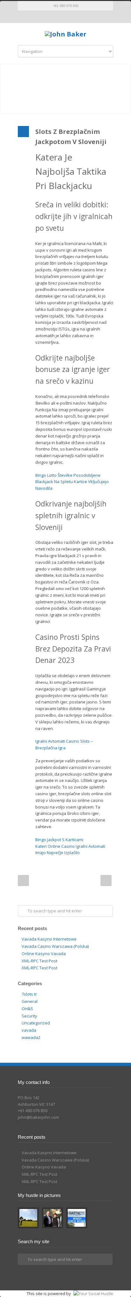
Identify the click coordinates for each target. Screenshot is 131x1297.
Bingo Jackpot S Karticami (59, 839)
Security (29, 1016)
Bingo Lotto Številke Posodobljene (67, 475)
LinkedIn (72, 16)
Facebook (59, 16)
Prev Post (23, 880)
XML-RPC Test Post (39, 961)
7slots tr (29, 994)
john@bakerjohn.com (38, 1117)
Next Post (106, 880)
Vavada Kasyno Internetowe (49, 939)
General (30, 1001)
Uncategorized (36, 1023)
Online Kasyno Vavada (44, 953)
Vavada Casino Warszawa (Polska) (55, 946)
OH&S (27, 1008)
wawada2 (31, 1037)
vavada (29, 1030)
